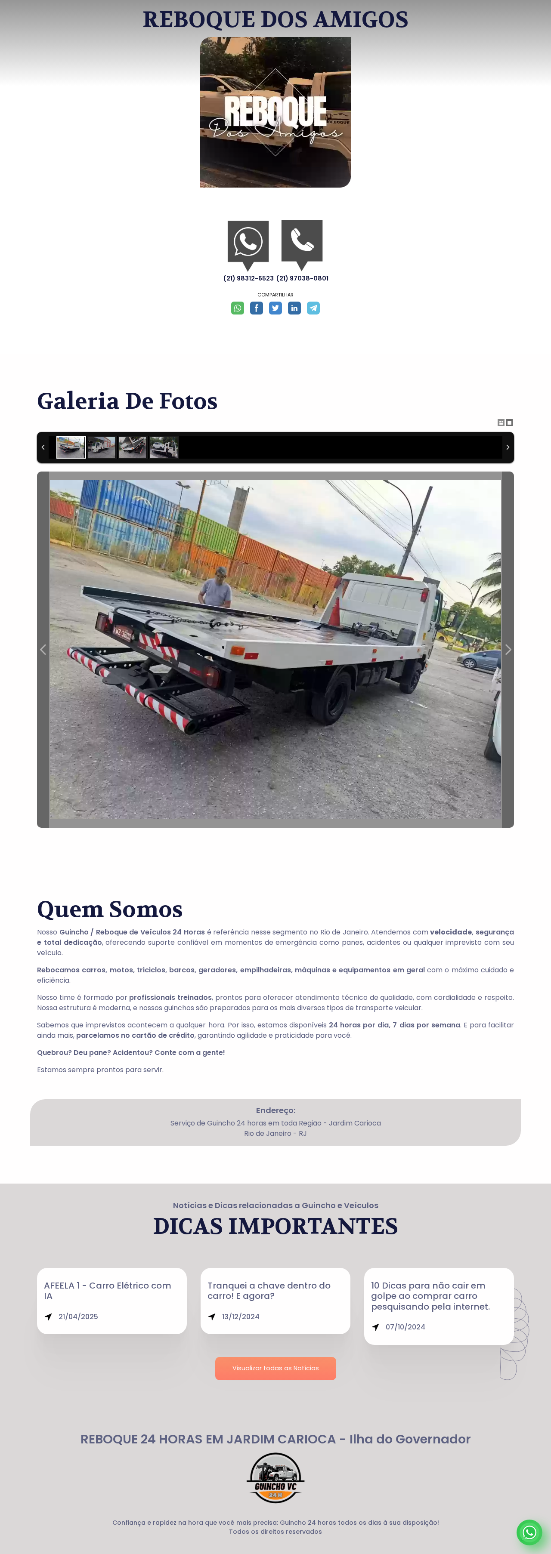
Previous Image (43, 650)
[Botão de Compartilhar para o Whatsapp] (237, 308)
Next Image (508, 650)
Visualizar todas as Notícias (275, 1368)
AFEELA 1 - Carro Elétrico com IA (107, 1291)
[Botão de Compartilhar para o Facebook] (256, 308)
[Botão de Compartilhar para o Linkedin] (294, 308)
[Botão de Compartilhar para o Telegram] (313, 308)
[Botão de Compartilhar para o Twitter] (275, 308)
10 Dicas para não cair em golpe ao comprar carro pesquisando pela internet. (430, 1296)
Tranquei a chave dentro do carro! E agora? (269, 1291)
